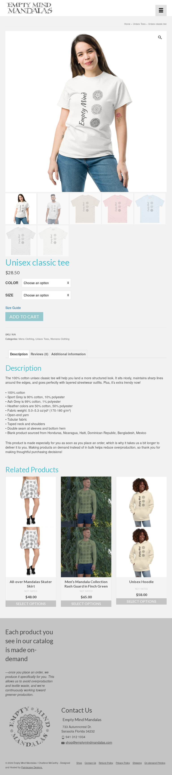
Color (11, 282)
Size (9, 295)
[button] (161, 36)
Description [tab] (19, 354)
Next (163, 544)
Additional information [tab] (68, 354)
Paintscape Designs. (32, 767)
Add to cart (24, 316)
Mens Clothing (26, 339)
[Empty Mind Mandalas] (86, 8)
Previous (9, 544)
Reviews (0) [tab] (39, 354)
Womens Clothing (59, 339)
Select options (31, 603)
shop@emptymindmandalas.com (89, 742)
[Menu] (161, 10)
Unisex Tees (42, 339)
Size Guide (13, 307)
